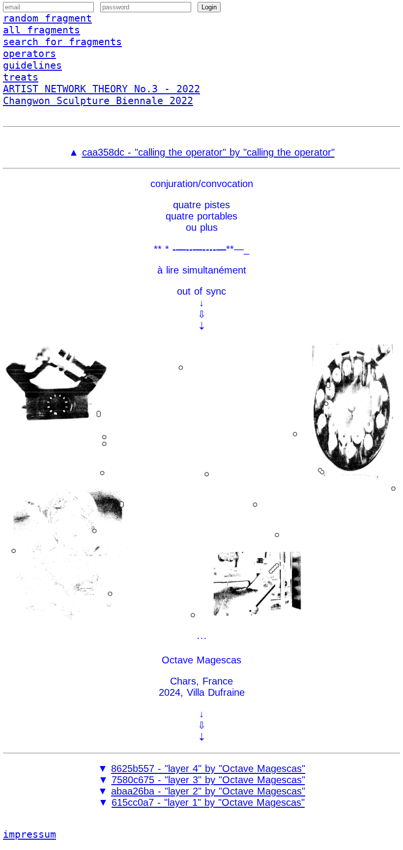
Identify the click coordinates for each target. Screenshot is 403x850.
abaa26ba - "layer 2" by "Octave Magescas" (208, 791)
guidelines (32, 65)
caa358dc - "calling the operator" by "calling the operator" (208, 152)
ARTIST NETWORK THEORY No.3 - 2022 (101, 89)
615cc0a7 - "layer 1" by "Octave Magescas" (208, 802)
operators (29, 53)
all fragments (41, 30)
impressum (29, 834)
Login (209, 7)
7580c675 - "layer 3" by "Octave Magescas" (208, 779)
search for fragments (62, 42)
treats (20, 77)
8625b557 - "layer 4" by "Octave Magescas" (208, 768)
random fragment (47, 18)
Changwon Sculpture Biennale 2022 (98, 101)
